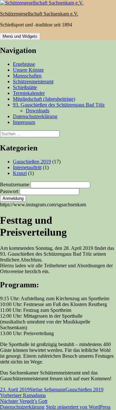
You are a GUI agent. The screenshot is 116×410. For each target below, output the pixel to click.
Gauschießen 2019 (32, 161)
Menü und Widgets (20, 36)
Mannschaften (27, 75)
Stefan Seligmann (47, 389)
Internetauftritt (27, 167)
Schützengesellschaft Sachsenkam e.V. (39, 13)
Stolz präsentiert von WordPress (78, 407)
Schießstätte (25, 87)
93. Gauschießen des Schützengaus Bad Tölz (59, 105)
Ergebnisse (24, 64)
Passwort (10, 191)
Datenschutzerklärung (35, 116)
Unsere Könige (28, 70)
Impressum (24, 122)
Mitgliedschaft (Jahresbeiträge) (44, 99)
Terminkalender (29, 93)
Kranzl (20, 173)
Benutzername (15, 184)
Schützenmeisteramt (33, 81)
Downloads (37, 110)
